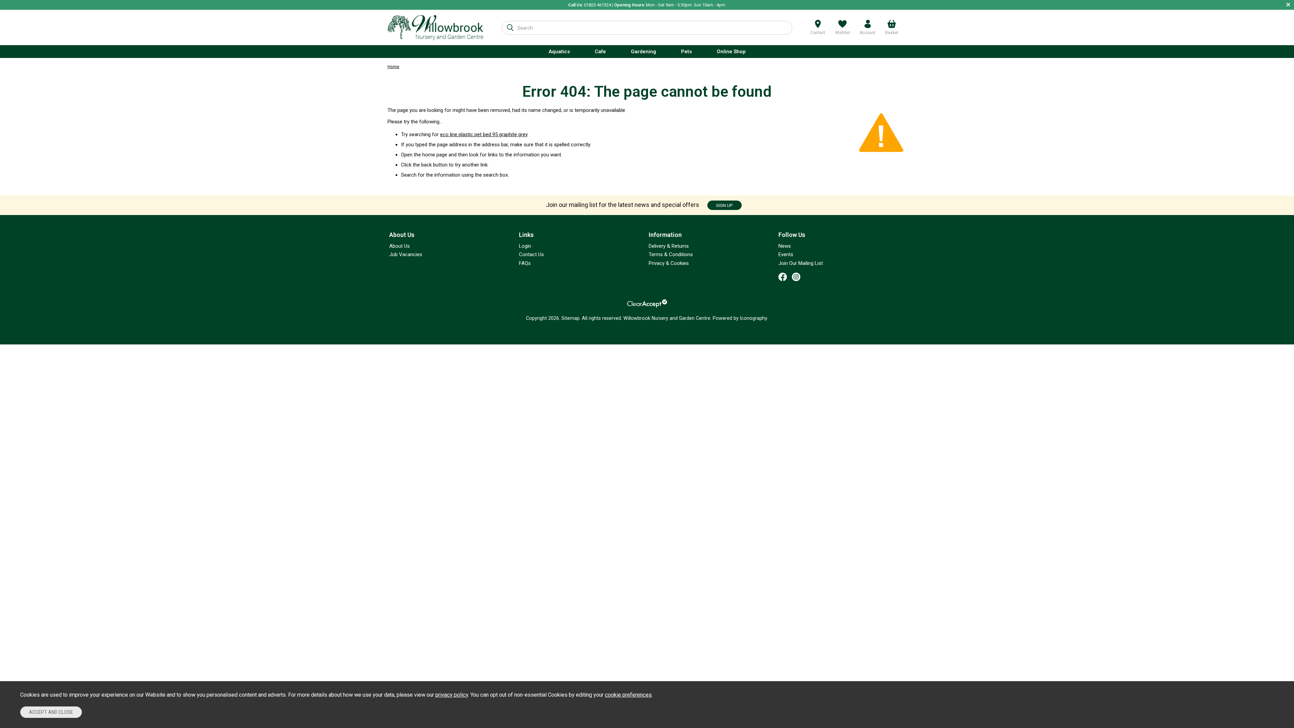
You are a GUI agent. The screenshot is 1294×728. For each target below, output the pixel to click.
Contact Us (531, 254)
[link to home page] (435, 27)
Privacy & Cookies (669, 263)
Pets (686, 52)
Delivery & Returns (669, 246)
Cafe (600, 52)
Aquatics (559, 52)
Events (785, 254)
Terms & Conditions (671, 254)
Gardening (643, 52)
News (784, 246)
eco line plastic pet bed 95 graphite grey (484, 134)
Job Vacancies (405, 254)
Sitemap (570, 318)
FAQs (525, 263)
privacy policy (451, 695)
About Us (399, 246)
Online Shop (731, 52)
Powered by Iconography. (740, 318)
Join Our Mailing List (800, 263)
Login (525, 246)
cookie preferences (628, 695)
